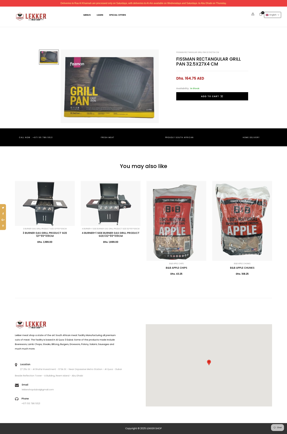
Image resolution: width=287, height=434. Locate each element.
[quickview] (54, 222)
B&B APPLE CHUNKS (242, 268)
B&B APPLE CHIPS (176, 268)
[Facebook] (3, 214)
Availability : (183, 88)
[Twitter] (3, 208)
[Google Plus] (3, 220)
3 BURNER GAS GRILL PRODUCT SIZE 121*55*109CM (45, 234)
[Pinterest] (3, 226)
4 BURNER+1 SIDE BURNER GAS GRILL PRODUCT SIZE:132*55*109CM (110, 234)
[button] (272, 15)
